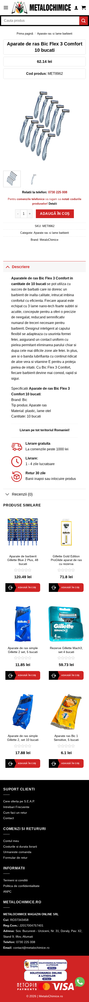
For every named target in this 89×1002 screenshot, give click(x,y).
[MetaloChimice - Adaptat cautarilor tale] (41, 8)
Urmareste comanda (17, 852)
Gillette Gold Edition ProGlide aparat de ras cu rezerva (66, 560)
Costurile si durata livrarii (20, 846)
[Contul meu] (76, 7)
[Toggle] (7, 266)
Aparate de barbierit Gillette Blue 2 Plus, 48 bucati (22, 560)
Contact (8, 818)
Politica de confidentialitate (21, 886)
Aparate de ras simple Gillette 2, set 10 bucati (22, 737)
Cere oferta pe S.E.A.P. (19, 801)
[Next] (79, 126)
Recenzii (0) (22, 494)
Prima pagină (25, 33)
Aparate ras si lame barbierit (54, 33)
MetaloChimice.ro (51, 996)
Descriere (21, 267)
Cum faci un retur (15, 812)
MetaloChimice (49, 239)
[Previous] (10, 126)
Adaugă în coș (55, 213)
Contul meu (11, 841)
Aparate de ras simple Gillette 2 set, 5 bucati (23, 650)
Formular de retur (15, 857)
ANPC (7, 891)
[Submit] (83, 20)
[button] (5, 7)
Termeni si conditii (15, 880)
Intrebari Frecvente (16, 807)
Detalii (53, 203)
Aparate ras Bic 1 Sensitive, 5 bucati (66, 737)
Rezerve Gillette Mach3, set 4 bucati (66, 650)
